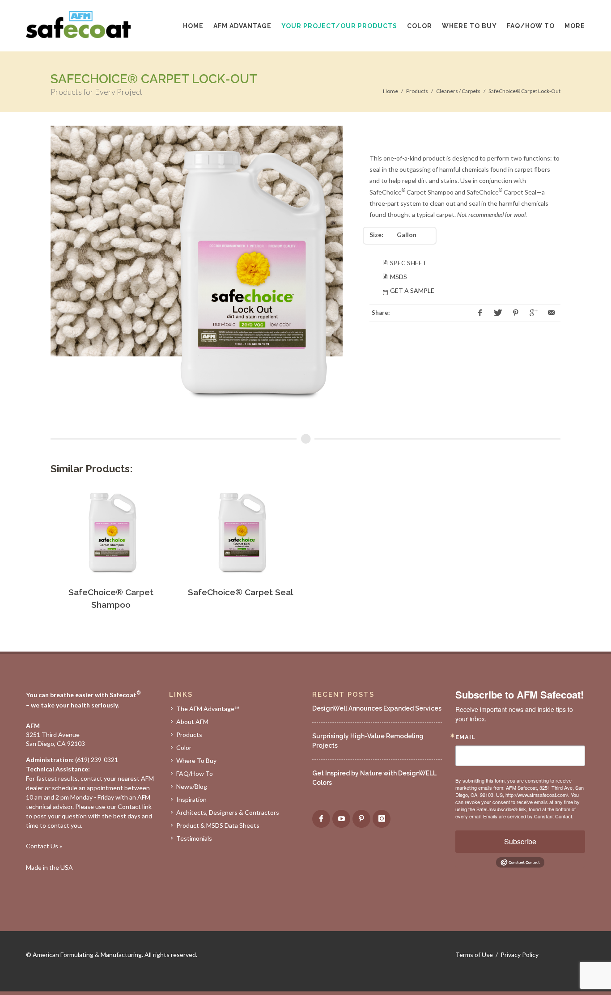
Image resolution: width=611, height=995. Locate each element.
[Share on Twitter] (498, 313)
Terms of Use (474, 954)
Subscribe (520, 841)
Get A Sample (412, 290)
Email (465, 737)
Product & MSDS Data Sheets (217, 825)
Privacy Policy (520, 954)
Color (183, 747)
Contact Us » (44, 846)
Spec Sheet (408, 263)
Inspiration (191, 799)
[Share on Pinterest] (516, 313)
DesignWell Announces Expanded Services (376, 708)
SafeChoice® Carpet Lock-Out (524, 91)
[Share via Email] (551, 313)
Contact (129, 806)
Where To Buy (196, 760)
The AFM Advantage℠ (207, 708)
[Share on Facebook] (480, 313)
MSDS (398, 276)
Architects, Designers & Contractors (227, 812)
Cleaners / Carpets (458, 91)
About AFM (192, 721)
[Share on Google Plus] (534, 313)
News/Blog (191, 786)
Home (390, 91)
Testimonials (194, 838)
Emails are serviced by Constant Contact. (528, 816)
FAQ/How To (194, 773)
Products (417, 91)
